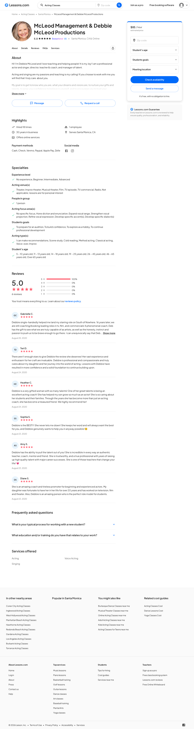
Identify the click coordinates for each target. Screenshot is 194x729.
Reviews (35, 48)
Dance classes (60, 694)
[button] (64, 524)
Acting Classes (28, 14)
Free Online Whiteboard (154, 684)
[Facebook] (66, 151)
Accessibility (67, 725)
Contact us (14, 689)
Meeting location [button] (142, 69)
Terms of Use (36, 725)
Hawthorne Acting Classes (18, 624)
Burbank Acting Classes (17, 643)
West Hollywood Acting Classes (20, 615)
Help (11, 694)
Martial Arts (58, 708)
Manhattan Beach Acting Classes (21, 620)
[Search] (119, 5)
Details (24, 48)
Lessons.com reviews (153, 679)
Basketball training (61, 679)
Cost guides (103, 675)
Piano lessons (59, 675)
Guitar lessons (59, 689)
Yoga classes (59, 712)
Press (11, 684)
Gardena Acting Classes (17, 634)
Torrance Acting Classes (17, 648)
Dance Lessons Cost (153, 610)
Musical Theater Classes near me (113, 610)
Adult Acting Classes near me (111, 620)
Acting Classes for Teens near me (113, 629)
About (15, 48)
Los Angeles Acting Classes (18, 639)
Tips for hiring (104, 670)
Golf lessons (59, 684)
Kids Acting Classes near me (111, 624)
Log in (11, 675)
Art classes (58, 698)
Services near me (106, 679)
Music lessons (59, 670)
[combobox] (67, 5)
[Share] (113, 48)
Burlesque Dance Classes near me (114, 606)
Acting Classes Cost (153, 606)
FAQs (45, 48)
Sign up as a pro (150, 670)
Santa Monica (44, 14)
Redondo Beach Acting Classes (20, 629)
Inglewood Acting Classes (18, 610)
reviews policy (73, 301)
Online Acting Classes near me (112, 615)
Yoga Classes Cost (152, 615)
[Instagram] (72, 151)
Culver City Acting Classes (18, 606)
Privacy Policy (51, 725)
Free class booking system (155, 675)
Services (55, 48)
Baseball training (61, 703)
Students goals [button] (141, 59)
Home (15, 14)
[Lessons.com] (17, 5)
